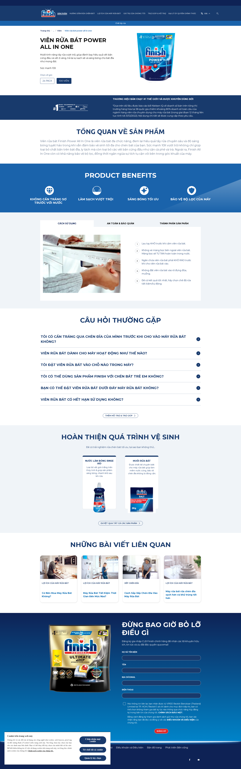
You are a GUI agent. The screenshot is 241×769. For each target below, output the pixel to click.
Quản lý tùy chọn (93, 758)
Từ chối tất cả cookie (93, 749)
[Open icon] (217, 13)
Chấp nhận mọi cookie (92, 740)
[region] (57, 748)
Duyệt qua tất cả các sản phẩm (119, 523)
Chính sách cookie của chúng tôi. (41, 751)
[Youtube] (198, 760)
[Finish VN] (47, 13)
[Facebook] (189, 760)
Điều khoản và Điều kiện (181, 720)
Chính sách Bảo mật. (170, 712)
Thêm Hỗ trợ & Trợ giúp (118, 415)
